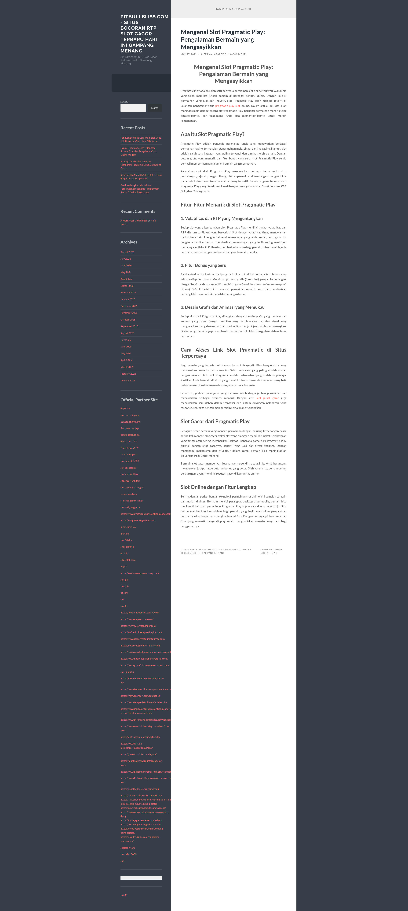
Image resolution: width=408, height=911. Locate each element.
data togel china (128, 441)
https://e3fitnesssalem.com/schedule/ (140, 736)
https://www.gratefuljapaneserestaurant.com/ (144, 665)
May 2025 (125, 353)
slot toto (124, 586)
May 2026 (125, 272)
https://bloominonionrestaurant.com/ (140, 612)
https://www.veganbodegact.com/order (140, 824)
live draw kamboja (129, 428)
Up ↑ (274, 553)
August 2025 (127, 333)
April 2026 (126, 278)
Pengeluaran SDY (129, 447)
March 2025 (127, 366)
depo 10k (125, 408)
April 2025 (126, 360)
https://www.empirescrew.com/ (136, 619)
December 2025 (129, 306)
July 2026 (125, 258)
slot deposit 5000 (129, 461)
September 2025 (129, 326)
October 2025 (127, 319)
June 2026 (126, 265)
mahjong (124, 533)
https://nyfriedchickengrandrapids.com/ (141, 632)
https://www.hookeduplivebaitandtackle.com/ (144, 658)
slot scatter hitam (129, 474)
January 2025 (127, 380)
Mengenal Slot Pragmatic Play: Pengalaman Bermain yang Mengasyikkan (223, 39)
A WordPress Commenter (133, 220)
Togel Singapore (128, 454)
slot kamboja (127, 671)
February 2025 (128, 373)
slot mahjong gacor (130, 507)
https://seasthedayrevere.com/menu (139, 788)
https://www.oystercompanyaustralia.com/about (145, 513)
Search (125, 102)
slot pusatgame (128, 467)
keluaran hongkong (130, 421)
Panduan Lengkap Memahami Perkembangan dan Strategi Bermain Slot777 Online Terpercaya (139, 188)
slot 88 (124, 579)
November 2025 (129, 312)
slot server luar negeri (132, 487)
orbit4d (124, 553)
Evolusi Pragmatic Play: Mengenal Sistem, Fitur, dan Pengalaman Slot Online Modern (138, 151)
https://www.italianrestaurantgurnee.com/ (142, 638)
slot (122, 599)
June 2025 (126, 346)
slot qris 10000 (128, 854)
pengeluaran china (130, 434)
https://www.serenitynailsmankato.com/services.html (148, 719)
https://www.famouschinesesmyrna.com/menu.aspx (147, 689)
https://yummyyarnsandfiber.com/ (138, 625)
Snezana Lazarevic (213, 54)
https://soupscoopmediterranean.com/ (140, 645)
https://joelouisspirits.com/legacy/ (138, 754)
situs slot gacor (128, 559)
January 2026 (127, 299)
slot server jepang (129, 414)
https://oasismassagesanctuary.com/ (139, 573)
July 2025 (125, 339)
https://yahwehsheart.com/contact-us (140, 695)
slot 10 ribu (126, 540)
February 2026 (128, 292)
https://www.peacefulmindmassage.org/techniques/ (147, 771)
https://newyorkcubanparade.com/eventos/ (143, 807)
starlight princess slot (131, 500)
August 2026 (127, 252)
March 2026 (127, 285)
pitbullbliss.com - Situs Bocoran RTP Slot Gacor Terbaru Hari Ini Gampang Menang (144, 34)
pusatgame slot (128, 526)
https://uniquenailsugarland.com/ (137, 520)
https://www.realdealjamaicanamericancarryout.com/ (148, 652)
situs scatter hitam (130, 480)
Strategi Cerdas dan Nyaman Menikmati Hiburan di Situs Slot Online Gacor (140, 165)
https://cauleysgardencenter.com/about (141, 820)
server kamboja (128, 494)
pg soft (124, 592)
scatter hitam (127, 847)
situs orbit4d (127, 546)
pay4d (123, 566)
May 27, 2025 (189, 54)
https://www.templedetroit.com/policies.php (143, 702)
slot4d (123, 606)
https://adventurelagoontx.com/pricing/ (141, 795)
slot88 (123, 895)
